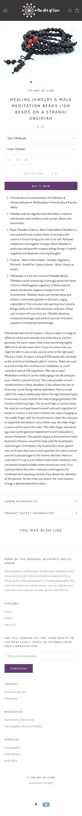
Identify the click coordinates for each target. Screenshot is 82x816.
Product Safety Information (29, 513)
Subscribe (18, 668)
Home (8, 611)
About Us (10, 624)
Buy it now (41, 186)
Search (9, 618)
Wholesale (11, 698)
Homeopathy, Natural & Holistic (24, 726)
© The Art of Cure (41, 777)
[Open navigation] (5, 10)
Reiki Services (13, 754)
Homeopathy (13, 747)
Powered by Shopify (41, 783)
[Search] (70, 10)
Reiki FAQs (11, 760)
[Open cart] (77, 10)
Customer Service (15, 692)
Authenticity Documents (19, 719)
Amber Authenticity (21, 501)
